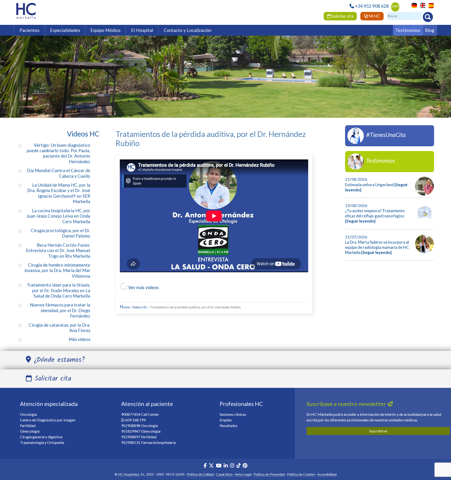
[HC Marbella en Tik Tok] (238, 466)
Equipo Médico (105, 30)
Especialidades (65, 30)
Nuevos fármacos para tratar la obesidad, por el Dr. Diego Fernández (60, 310)
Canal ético (224, 474)
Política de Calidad (200, 474)
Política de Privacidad (269, 474)
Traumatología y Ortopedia (42, 442)
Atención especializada (49, 403)
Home (124, 307)
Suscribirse (378, 431)
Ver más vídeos (143, 287)
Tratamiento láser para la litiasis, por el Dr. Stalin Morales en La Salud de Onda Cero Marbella (58, 290)
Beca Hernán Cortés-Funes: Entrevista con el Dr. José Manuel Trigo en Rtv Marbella (58, 250)
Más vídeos (79, 339)
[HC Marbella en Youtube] (218, 466)
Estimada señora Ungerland (369, 184)
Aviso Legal (243, 474)
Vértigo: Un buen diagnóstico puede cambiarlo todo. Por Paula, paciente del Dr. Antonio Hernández (58, 153)
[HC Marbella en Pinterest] (245, 466)
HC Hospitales (128, 474)
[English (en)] (421, 5)
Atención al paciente (147, 403)
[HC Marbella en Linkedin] (226, 466)
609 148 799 (135, 420)
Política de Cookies (301, 474)
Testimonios (407, 30)
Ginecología (29, 431)
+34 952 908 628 (372, 6)
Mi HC (374, 16)
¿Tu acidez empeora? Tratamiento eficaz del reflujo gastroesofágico (375, 213)
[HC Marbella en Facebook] (205, 466)
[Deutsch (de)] (413, 5)
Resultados (228, 425)
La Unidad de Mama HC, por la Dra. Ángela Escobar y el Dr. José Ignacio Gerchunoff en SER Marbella (58, 193)
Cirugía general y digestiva (41, 437)
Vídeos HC (139, 307)
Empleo (226, 420)
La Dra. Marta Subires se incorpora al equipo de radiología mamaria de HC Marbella (377, 247)
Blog (429, 30)
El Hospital (142, 30)
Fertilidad (27, 425)
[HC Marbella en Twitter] (211, 466)
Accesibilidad (327, 474)
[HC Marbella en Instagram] (232, 466)
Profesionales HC (241, 403)
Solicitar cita (342, 16)
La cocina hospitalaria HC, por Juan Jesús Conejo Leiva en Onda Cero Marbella (58, 216)
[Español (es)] (430, 5)
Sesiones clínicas (233, 414)
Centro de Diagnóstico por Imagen (47, 420)
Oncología (28, 414)
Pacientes (29, 30)
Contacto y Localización (187, 30)
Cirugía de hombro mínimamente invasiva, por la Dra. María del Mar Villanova (57, 270)
